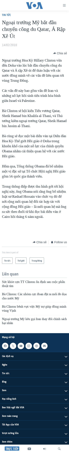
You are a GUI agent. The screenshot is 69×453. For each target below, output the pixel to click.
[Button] (60, 53)
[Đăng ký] (44, 346)
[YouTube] (29, 449)
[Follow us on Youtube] (21, 346)
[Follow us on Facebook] (5, 346)
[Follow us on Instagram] (28, 346)
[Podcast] (36, 346)
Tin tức (6, 15)
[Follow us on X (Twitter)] (13, 346)
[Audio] (45, 449)
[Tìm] (59, 449)
